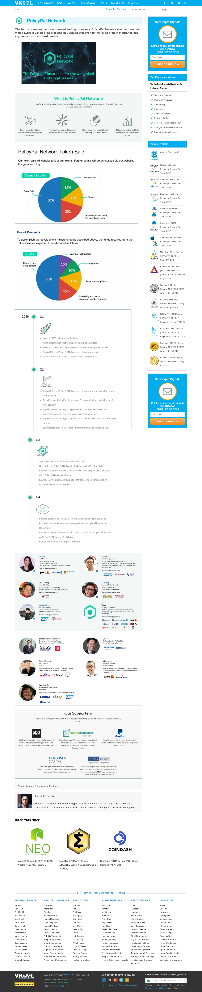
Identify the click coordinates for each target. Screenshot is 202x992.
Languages (136, 912)
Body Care (78, 919)
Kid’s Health (20, 922)
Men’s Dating (137, 919)
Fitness (17, 905)
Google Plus (63, 986)
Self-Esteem (136, 915)
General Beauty (80, 953)
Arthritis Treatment (52, 936)
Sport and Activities (169, 950)
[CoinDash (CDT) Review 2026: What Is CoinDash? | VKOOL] (120, 841)
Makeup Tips (79, 939)
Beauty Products (80, 956)
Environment (166, 922)
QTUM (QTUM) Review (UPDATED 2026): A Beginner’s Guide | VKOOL (172, 318)
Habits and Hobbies (140, 943)
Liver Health (20, 929)
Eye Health (19, 915)
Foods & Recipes (81, 950)
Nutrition (106, 909)
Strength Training (22, 960)
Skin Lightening (109, 939)
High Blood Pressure (53, 950)
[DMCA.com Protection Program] (24, 984)
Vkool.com (101, 803)
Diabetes (48, 905)
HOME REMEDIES (112, 900)
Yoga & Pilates (79, 946)
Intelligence (165, 915)
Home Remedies (87, 3)
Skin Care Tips (108, 932)
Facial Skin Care (109, 929)
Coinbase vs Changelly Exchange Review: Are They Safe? (171, 198)
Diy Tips (163, 909)
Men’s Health (20, 936)
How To (103, 3)
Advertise (113, 985)
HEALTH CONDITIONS (56, 900)
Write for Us (124, 985)
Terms (148, 988)
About (105, 985)
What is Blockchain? (169, 152)
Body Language (138, 926)
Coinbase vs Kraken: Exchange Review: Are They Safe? (170, 183)
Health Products (51, 926)
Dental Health (20, 939)
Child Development (140, 936)
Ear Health (19, 912)
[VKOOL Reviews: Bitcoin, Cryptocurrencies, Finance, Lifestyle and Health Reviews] (25, 3)
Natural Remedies (110, 946)
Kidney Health (21, 946)
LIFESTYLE (166, 900)
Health (60, 3)
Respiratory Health (52, 939)
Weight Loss (78, 943)
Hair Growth (78, 936)
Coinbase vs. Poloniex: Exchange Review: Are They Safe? (170, 241)
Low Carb (19, 909)
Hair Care (77, 909)
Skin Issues (49, 912)
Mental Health (21, 950)
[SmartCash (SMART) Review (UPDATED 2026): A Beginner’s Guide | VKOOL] (79, 841)
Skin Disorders (50, 915)
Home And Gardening (170, 953)
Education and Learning (171, 960)
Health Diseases (51, 919)
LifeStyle (133, 3)
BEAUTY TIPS (81, 900)
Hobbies (164, 912)
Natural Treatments (111, 950)
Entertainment (166, 929)
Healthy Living (108, 936)
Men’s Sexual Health (53, 953)
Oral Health (19, 919)
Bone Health (20, 926)
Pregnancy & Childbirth (112, 953)
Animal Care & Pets (169, 956)
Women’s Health (22, 953)
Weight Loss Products (112, 956)
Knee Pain (106, 919)
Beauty (71, 3)
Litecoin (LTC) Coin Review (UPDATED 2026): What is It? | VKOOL (172, 289)
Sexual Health (50, 929)
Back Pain (106, 915)
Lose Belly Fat (50, 922)
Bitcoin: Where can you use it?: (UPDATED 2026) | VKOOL (172, 361)
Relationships (116, 3)
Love (133, 905)
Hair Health (107, 926)
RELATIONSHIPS (140, 900)
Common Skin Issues (53, 946)
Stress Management (140, 950)
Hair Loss (77, 922)
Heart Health (20, 932)
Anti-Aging (77, 915)
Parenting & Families (140, 946)
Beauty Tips (78, 929)
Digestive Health (22, 956)
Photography (166, 926)
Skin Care (77, 926)
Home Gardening (168, 943)
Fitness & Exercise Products (115, 960)
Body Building (20, 943)
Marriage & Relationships (142, 956)
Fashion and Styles (82, 960)
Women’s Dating (138, 932)
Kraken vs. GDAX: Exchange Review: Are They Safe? (170, 227)
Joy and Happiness (140, 939)
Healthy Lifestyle (138, 929)
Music (162, 905)
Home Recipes (167, 932)
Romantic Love (138, 922)
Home (17, 9)
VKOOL (67, 974)
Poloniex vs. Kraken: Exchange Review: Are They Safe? (170, 212)
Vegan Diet (107, 922)
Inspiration (136, 909)
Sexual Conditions (52, 932)
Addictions (48, 909)
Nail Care (106, 905)
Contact (133, 985)
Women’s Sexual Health (55, 956)
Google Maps (62, 983)
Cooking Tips (166, 919)
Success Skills (166, 936)
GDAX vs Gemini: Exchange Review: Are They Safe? (170, 169)
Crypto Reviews (46, 3)
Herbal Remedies (110, 943)
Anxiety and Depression (55, 960)
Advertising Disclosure (116, 9)
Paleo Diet (77, 932)
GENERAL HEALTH (25, 900)
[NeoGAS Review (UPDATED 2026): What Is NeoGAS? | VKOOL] (37, 841)
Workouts (77, 905)
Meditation (106, 912)
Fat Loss (77, 912)
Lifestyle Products (168, 939)
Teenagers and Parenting (143, 953)
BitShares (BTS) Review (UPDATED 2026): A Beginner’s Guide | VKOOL (172, 332)
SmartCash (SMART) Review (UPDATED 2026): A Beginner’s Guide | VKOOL (78, 865)
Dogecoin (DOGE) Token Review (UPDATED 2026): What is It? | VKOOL (172, 347)
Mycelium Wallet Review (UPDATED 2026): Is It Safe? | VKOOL (171, 256)
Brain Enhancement (53, 943)
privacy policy (158, 988)
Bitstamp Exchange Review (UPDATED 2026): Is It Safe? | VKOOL (172, 303)
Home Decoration (168, 946)
